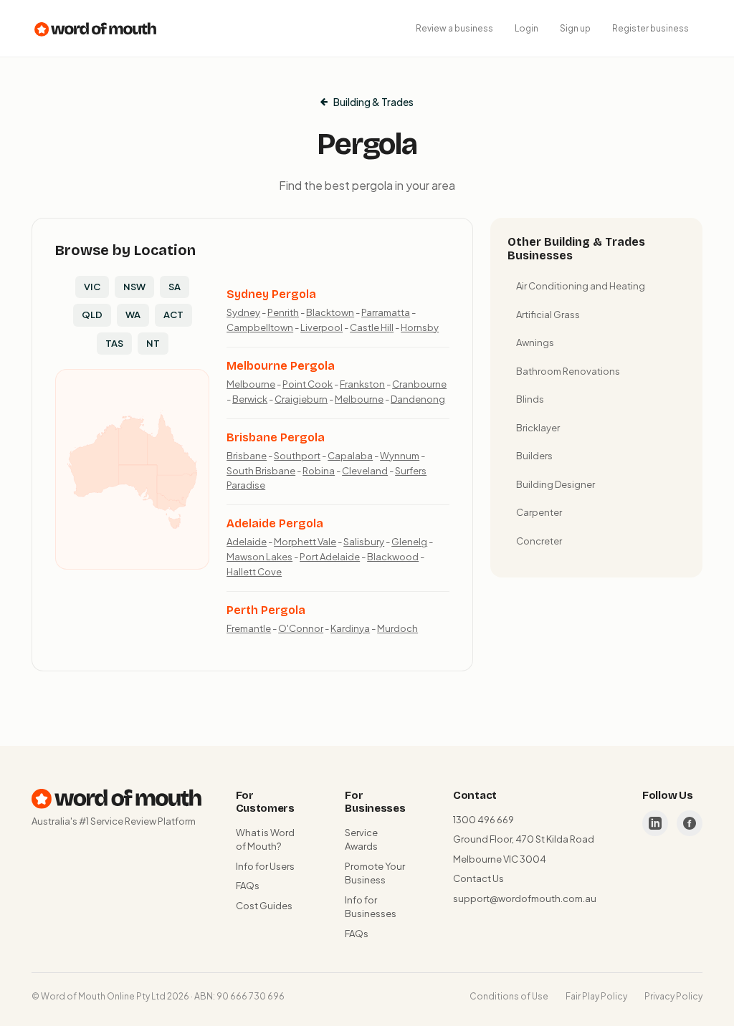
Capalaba (350, 455)
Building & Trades (373, 101)
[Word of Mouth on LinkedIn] (655, 823)
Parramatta (385, 312)
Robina (318, 470)
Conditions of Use (509, 996)
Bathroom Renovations (568, 371)
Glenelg (409, 541)
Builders (534, 455)
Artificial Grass (548, 314)
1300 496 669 (483, 819)
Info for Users (265, 866)
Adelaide (247, 541)
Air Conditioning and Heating (580, 286)
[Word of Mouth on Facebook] (689, 823)
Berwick (249, 399)
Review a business (454, 28)
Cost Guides (264, 905)
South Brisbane (261, 470)
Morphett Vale (305, 541)
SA (174, 286)
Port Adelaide (330, 556)
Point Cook (307, 384)
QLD (92, 314)
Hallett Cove (254, 571)
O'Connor (300, 628)
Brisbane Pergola (276, 437)
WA (132, 314)
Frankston (362, 384)
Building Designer (555, 484)
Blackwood (393, 556)
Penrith (283, 312)
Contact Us (478, 878)
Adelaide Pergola (275, 523)
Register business (650, 28)
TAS (114, 343)
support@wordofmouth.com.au (524, 898)
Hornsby (420, 327)
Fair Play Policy (596, 996)
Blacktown (330, 312)
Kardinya (350, 628)
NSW (134, 286)
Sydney (243, 312)
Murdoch (397, 628)
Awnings (535, 342)
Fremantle (249, 628)
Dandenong (418, 399)
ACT (173, 314)
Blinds (530, 399)
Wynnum (399, 455)
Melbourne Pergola (281, 366)
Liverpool (321, 327)
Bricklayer (538, 427)
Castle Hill (372, 327)
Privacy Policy (673, 996)
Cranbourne (419, 384)
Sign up (575, 28)
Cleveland (365, 470)
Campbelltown (260, 327)
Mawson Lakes (259, 556)
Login (526, 28)
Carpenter (539, 512)
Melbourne (251, 384)
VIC (92, 286)
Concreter (539, 541)
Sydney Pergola (271, 294)
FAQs (247, 885)
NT (153, 343)
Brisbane (247, 455)
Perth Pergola (266, 610)
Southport (297, 455)
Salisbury (363, 541)
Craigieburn (301, 399)
